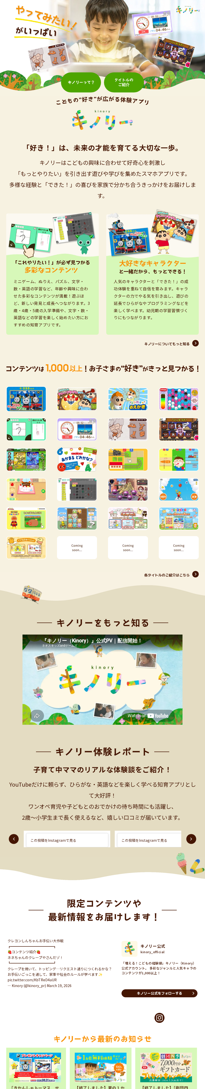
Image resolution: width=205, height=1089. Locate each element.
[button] (14, 839)
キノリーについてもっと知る (167, 343)
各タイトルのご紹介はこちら (167, 575)
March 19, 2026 (59, 990)
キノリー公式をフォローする (159, 993)
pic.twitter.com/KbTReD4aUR (32, 984)
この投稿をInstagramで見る (53, 840)
